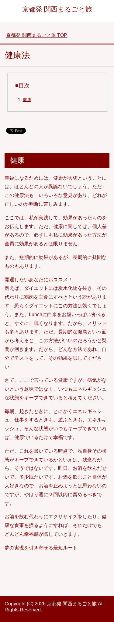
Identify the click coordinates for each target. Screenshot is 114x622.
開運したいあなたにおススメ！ (39, 279)
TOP (36, 35)
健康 (27, 99)
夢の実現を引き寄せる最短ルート (41, 547)
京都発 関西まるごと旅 (57, 9)
